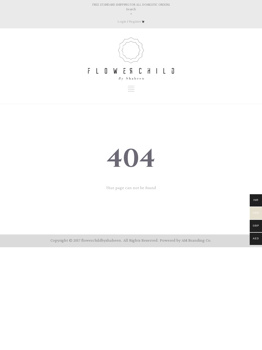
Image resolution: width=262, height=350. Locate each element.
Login (122, 21)
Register (135, 21)
